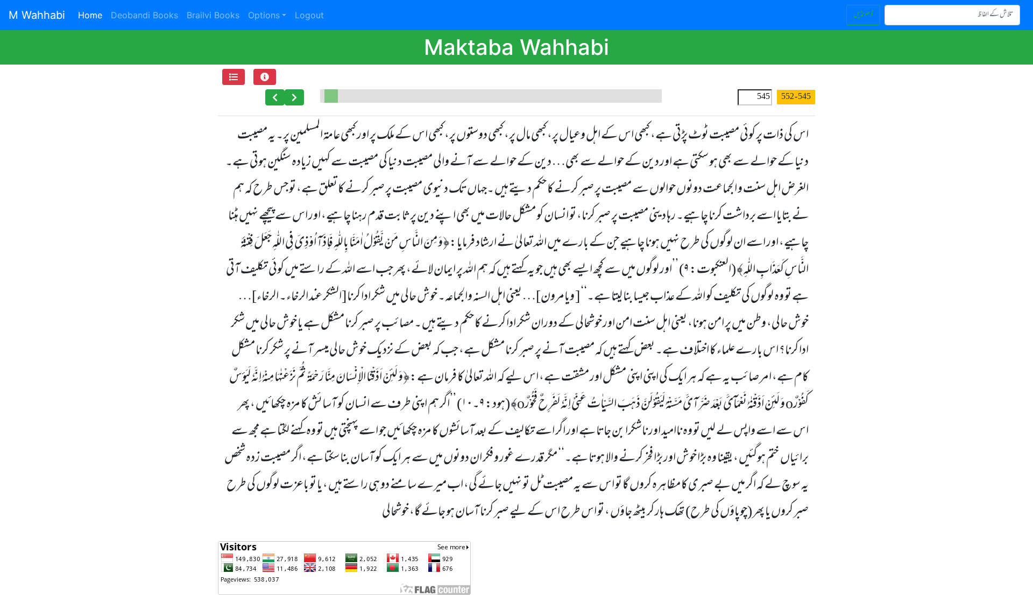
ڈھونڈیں (863, 15)
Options (264, 15)
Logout (309, 15)
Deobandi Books (144, 15)
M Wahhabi (37, 15)
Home (92, 14)
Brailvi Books (213, 15)
